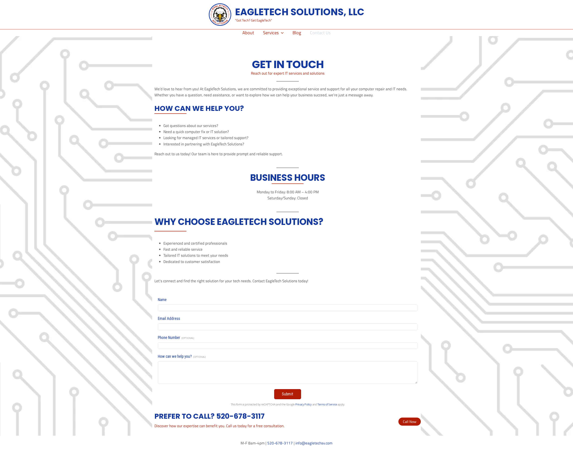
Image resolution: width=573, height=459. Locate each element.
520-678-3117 (280, 443)
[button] (281, 32)
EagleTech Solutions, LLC (299, 12)
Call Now (409, 421)
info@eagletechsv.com (313, 443)
